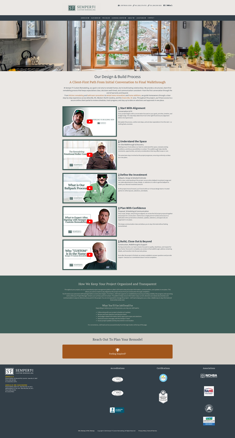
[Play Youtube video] (89, 121)
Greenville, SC (127, 98)
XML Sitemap (81, 431)
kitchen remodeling (76, 95)
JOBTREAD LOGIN (126, 5)
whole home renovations (116, 95)
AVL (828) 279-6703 (141, 5)
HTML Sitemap (90, 431)
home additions (135, 95)
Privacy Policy (142, 431)
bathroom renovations (95, 95)
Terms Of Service (152, 431)
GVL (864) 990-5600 (156, 5)
